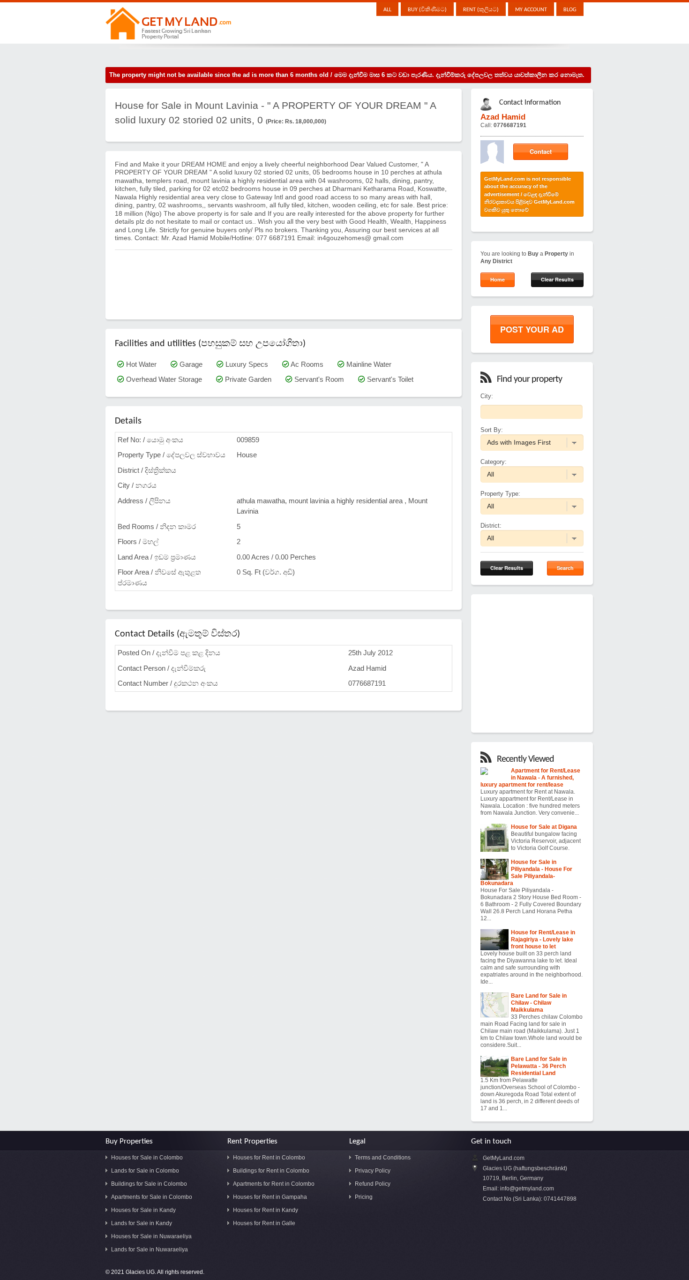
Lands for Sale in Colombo (145, 1170)
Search (565, 567)
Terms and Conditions (383, 1157)
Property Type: (500, 493)
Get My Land (169, 25)
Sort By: (491, 429)
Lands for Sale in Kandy (141, 1223)
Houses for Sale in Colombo (147, 1157)
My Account (531, 10)
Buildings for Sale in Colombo (149, 1184)
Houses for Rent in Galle (264, 1223)
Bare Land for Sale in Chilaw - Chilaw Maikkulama (539, 1002)
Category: (493, 461)
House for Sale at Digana (544, 827)
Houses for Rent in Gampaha (270, 1197)
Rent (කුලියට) (481, 10)
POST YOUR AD (532, 329)
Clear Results (557, 279)
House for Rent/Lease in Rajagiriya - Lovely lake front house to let (543, 939)
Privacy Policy (372, 1170)
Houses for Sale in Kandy (143, 1210)
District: (491, 525)
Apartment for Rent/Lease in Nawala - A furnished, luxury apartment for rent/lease (530, 777)
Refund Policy (372, 1184)
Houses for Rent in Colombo (269, 1157)
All (387, 10)
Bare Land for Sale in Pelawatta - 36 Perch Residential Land (539, 1066)
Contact (541, 151)
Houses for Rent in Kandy (265, 1210)
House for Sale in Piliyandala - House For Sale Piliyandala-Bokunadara (526, 872)
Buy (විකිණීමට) (427, 10)
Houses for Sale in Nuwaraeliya (151, 1236)
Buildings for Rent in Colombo (271, 1170)
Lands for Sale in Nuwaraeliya (149, 1249)
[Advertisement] (285, 279)
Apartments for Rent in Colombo (274, 1184)
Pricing (364, 1197)
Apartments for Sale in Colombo (151, 1197)
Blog (570, 10)
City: (486, 396)
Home (497, 279)
